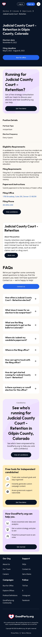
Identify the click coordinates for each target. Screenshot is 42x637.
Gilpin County (27, 11)
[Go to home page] (4, 4)
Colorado (15, 11)
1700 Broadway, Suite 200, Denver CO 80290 (19, 196)
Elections (6, 11)
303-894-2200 (8, 205)
